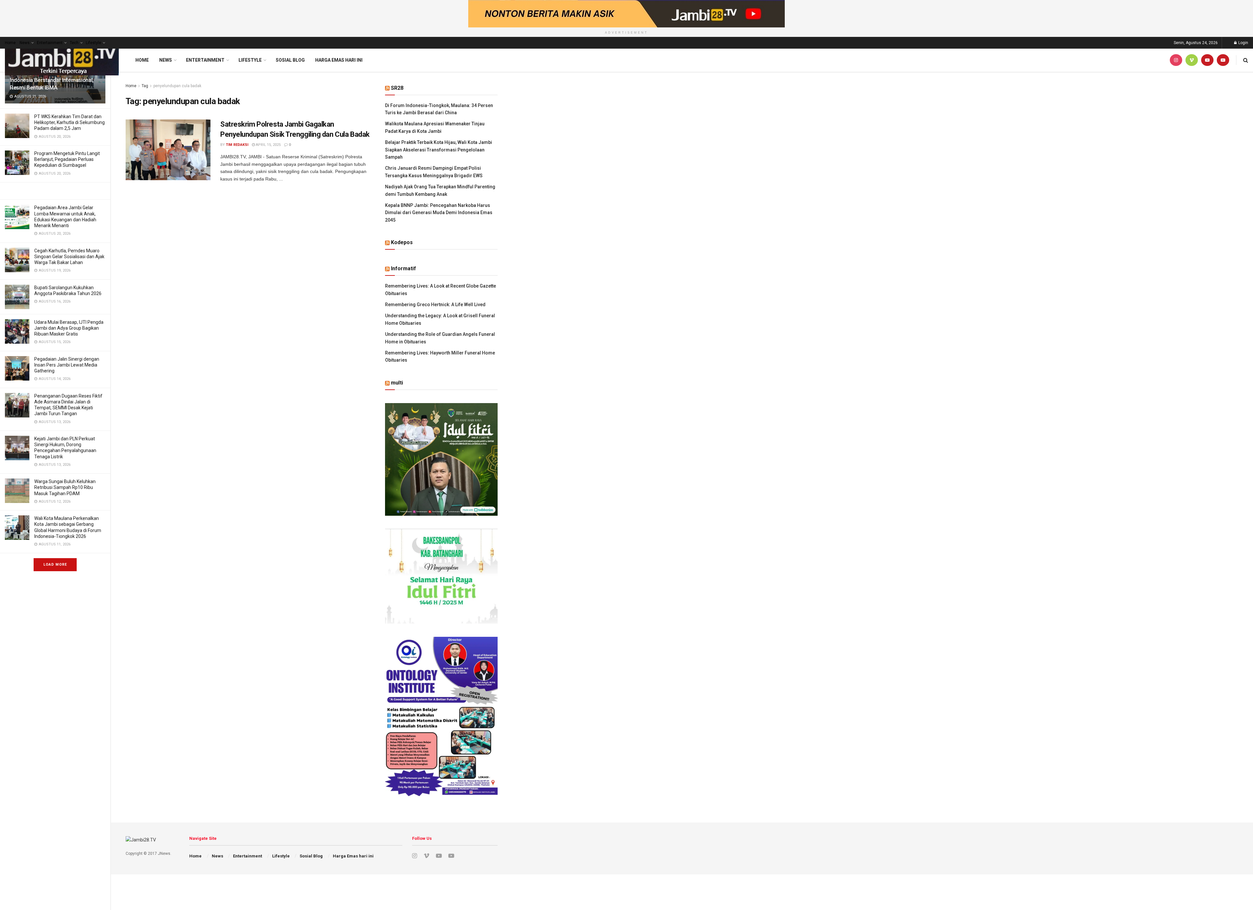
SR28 (397, 88)
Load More (55, 564)
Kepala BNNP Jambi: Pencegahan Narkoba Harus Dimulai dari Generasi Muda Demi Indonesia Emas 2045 (438, 213)
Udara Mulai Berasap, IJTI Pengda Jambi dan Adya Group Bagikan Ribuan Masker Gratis (68, 328)
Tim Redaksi (237, 145)
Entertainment (50, 42)
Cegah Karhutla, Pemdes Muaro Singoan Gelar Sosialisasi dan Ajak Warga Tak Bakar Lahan (69, 256)
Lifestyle (93, 42)
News (25, 42)
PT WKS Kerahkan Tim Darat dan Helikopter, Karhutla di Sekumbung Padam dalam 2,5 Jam (69, 122)
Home (10, 42)
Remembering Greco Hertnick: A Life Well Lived (435, 304)
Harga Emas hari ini (339, 60)
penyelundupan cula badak (177, 86)
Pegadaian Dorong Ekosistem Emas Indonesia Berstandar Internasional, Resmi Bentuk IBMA (53, 80)
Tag (145, 86)
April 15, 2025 (268, 145)
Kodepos (402, 242)
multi (397, 383)
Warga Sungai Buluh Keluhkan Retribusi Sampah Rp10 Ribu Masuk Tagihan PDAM (65, 487)
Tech (74, 42)
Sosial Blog (290, 60)
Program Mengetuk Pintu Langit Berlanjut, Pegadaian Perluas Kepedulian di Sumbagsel (67, 159)
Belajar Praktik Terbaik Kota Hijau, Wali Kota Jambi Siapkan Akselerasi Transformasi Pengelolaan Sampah (438, 150)
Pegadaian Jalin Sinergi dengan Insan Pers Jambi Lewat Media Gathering (66, 364)
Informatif (403, 268)
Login (1242, 42)
